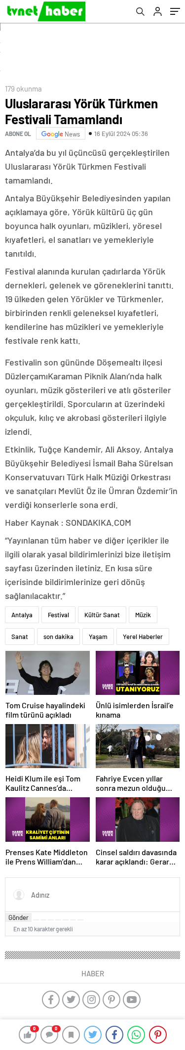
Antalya (22, 615)
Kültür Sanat (102, 615)
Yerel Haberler (143, 636)
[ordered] (58, 919)
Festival (58, 615)
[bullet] (66, 919)
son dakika (58, 636)
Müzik (143, 615)
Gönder (18, 917)
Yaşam (98, 636)
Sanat (19, 636)
